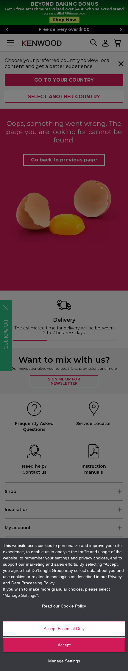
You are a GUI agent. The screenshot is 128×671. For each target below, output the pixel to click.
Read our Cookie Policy (64, 606)
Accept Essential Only (64, 628)
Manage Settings (64, 661)
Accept (64, 645)
